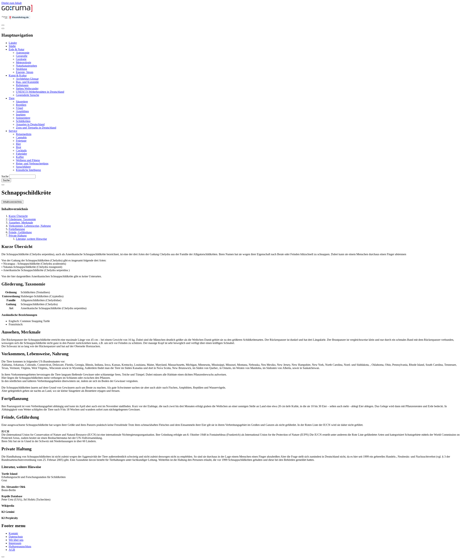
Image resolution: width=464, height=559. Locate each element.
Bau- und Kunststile (27, 82)
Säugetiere (22, 101)
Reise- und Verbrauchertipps (32, 163)
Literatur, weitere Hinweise (31, 238)
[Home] (17, 10)
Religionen (22, 85)
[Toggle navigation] (2, 25)
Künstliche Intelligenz (28, 170)
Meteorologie (23, 62)
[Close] (2, 28)
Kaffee (20, 156)
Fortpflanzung (17, 229)
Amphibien (22, 111)
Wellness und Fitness (28, 160)
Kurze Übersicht (18, 216)
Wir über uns (16, 539)
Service (13, 130)
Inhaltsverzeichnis (12, 202)
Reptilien (21, 104)
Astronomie (22, 52)
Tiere (11, 98)
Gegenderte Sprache (27, 95)
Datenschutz (16, 536)
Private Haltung (18, 235)
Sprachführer (23, 166)
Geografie (21, 55)
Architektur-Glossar (27, 78)
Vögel (19, 108)
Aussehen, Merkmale (21, 222)
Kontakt (13, 533)
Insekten (21, 114)
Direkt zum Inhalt (11, 3)
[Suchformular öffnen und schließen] (2, 184)
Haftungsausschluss (20, 546)
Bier (18, 143)
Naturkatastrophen (26, 65)
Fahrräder (21, 153)
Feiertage (21, 140)
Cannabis (21, 137)
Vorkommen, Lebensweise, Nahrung (30, 225)
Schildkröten (23, 121)
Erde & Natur (16, 49)
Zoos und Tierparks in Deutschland (36, 127)
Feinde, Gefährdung (20, 232)
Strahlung (21, 68)
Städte (12, 46)
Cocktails (21, 150)
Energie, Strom (24, 72)
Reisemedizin (23, 134)
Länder (13, 42)
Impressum (15, 543)
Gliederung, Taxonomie (22, 219)
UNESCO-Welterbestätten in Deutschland (40, 91)
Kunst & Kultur (18, 75)
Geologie (21, 59)
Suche (5, 176)
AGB (12, 549)
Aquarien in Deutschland (30, 124)
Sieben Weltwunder (27, 88)
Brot (18, 147)
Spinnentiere (23, 117)
